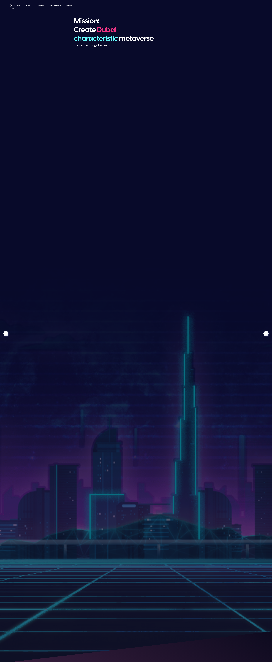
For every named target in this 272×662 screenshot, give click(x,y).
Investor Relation (55, 5)
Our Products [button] (39, 5)
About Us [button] (68, 5)
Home (28, 5)
